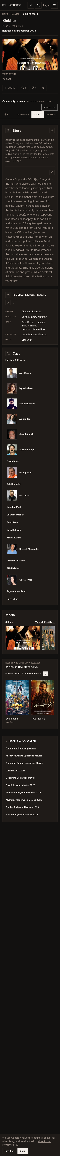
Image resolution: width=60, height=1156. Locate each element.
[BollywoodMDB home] (11, 5)
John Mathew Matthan (34, 316)
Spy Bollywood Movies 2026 (20, 785)
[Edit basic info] (8, 302)
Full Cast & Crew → (15, 360)
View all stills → (45, 622)
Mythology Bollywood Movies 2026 (24, 800)
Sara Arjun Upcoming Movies (21, 748)
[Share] (43, 88)
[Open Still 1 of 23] (22, 638)
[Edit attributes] (14, 302)
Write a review (49, 107)
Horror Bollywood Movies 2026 (22, 814)
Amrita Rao (38, 329)
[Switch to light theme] (31, 5)
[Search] (38, 5)
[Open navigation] (54, 5)
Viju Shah (27, 339)
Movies (15, 14)
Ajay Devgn (28, 322)
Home (5, 14)
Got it (22, 1151)
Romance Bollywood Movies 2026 (23, 792)
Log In (46, 5)
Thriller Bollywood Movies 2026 (22, 807)
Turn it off (9, 1151)
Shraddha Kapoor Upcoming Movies (24, 763)
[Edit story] (52, 172)
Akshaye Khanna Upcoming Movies (24, 755)
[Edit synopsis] (52, 130)
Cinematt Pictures (31, 311)
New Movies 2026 (15, 770)
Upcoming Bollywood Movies (21, 778)
